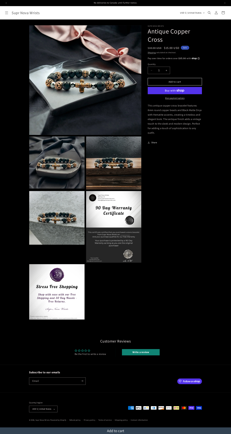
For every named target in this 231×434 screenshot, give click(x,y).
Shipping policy (121, 420)
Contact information (139, 420)
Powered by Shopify (58, 420)
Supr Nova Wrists (43, 420)
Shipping (152, 52)
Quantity (152, 64)
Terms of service (105, 420)
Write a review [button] (140, 352)
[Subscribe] (82, 381)
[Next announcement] (224, 3)
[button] (6, 12)
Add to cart (115, 430)
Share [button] (154, 142)
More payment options (174, 98)
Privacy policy (89, 420)
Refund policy (75, 420)
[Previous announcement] (6, 3)
